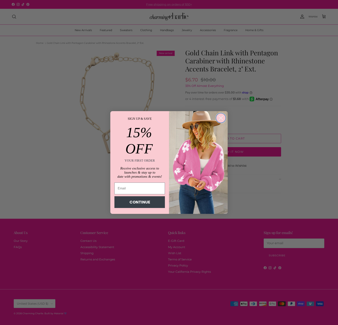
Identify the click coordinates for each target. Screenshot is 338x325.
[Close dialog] (221, 118)
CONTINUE (139, 202)
